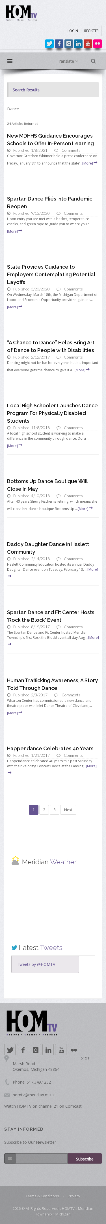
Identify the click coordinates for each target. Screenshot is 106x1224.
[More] (87, 163)
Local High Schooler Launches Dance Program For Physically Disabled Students (52, 413)
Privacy (74, 1195)
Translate (66, 61)
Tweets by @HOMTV (36, 964)
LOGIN (73, 30)
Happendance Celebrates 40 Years (50, 748)
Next (68, 809)
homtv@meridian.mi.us (34, 1094)
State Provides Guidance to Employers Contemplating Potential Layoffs (51, 274)
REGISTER (91, 30)
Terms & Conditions (42, 1195)
